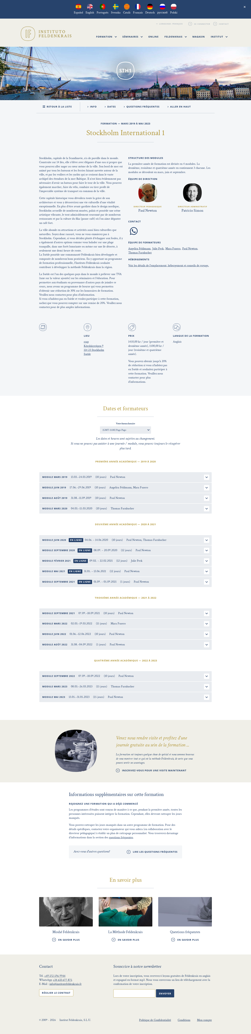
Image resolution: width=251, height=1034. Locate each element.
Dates (111, 106)
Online (153, 36)
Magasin (198, 36)
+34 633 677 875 (62, 980)
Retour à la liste (59, 106)
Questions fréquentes (142, 106)
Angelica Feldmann (139, 249)
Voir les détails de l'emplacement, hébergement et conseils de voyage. (168, 265)
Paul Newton (189, 249)
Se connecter (202, 23)
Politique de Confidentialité (155, 1020)
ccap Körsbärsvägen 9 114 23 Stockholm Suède (94, 348)
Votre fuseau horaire (125, 423)
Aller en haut (180, 106)
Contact (224, 23)
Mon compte (204, 1020)
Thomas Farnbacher (140, 253)
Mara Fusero (172, 249)
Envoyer (165, 993)
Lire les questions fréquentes (155, 851)
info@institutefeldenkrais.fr (65, 984)
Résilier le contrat (56, 992)
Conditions (184, 1020)
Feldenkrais (173, 36)
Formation (104, 36)
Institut (217, 36)
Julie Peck (158, 249)
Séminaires (130, 36)
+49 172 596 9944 (54, 976)
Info (93, 106)
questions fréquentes (121, 837)
